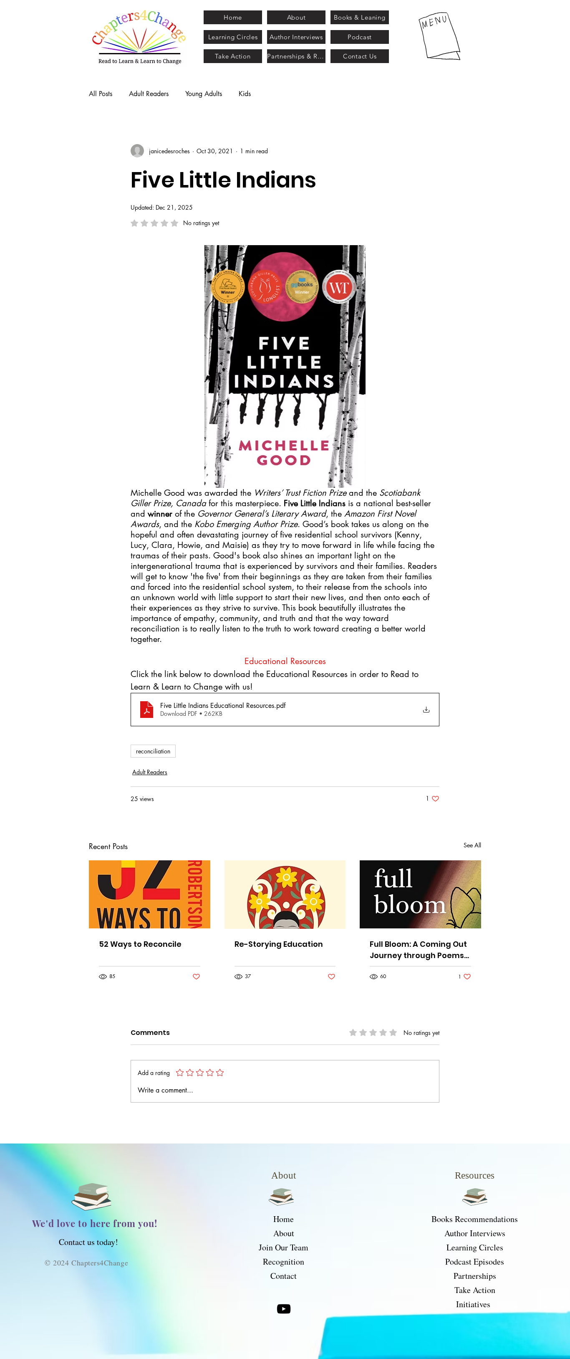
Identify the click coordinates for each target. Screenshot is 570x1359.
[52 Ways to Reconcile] (149, 894)
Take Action (474, 1290)
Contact (283, 1275)
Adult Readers (149, 93)
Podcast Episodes (474, 1261)
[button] (440, 36)
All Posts (100, 93)
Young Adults (203, 93)
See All (472, 845)
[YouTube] (283, 1309)
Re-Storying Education (279, 944)
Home (283, 1219)
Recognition (283, 1261)
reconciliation (153, 751)
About (283, 1233)
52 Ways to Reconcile (140, 944)
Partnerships (475, 1275)
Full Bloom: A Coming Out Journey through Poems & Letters (418, 950)
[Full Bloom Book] (420, 894)
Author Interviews (474, 1233)
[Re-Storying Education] (285, 894)
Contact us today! (88, 1241)
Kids (245, 93)
